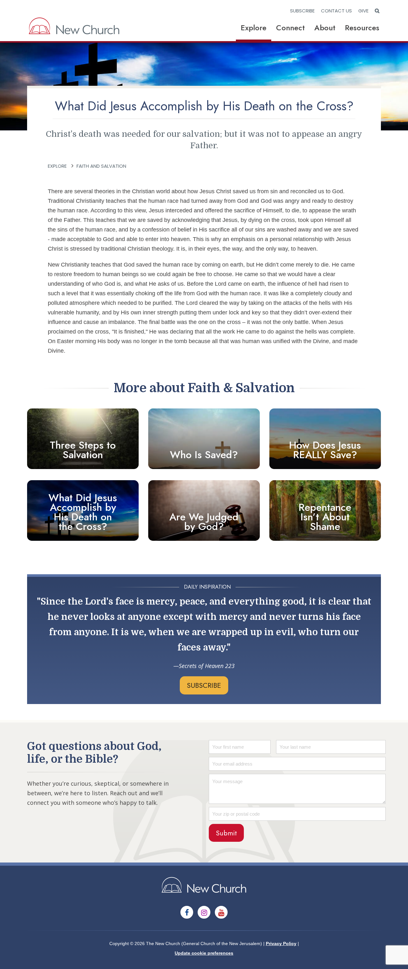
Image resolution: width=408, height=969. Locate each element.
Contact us (336, 10)
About (324, 27)
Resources (362, 27)
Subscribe (302, 10)
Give (363, 10)
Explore (253, 27)
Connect (290, 27)
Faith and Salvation (101, 166)
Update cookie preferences (204, 953)
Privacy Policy (281, 943)
